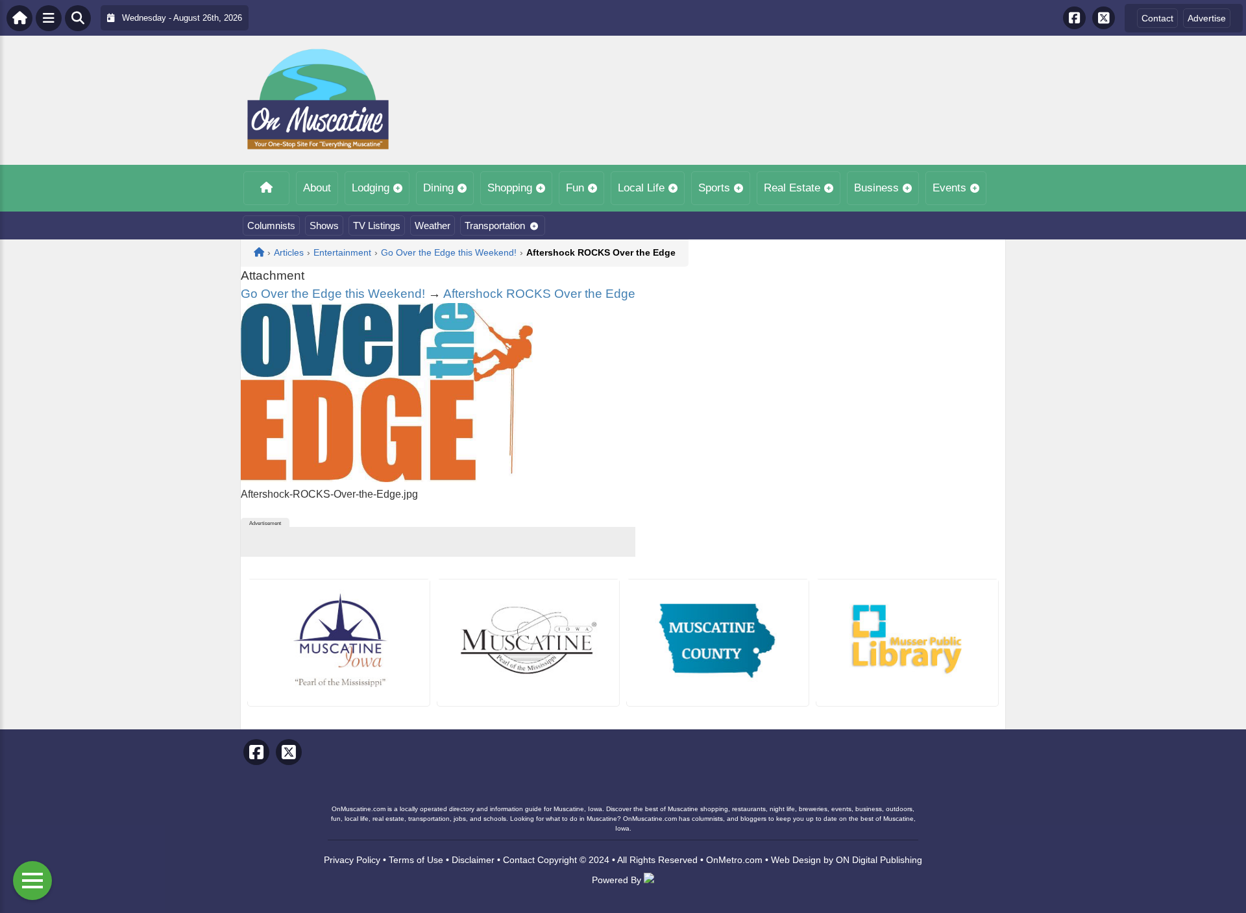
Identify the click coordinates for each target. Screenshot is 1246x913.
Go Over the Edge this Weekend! (333, 293)
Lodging (370, 188)
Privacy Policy (352, 860)
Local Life (641, 188)
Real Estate (792, 188)
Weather (432, 225)
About (317, 188)
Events (949, 188)
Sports (714, 188)
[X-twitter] (1103, 17)
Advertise (1207, 18)
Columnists (271, 225)
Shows (324, 225)
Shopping (509, 188)
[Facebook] (1074, 17)
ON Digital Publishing (879, 860)
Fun (575, 188)
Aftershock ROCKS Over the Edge (539, 293)
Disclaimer (473, 860)
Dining (438, 188)
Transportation (495, 225)
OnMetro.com (734, 860)
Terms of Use (416, 860)
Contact (1157, 18)
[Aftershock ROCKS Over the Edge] (387, 478)
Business (876, 188)
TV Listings (376, 225)
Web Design (796, 860)
